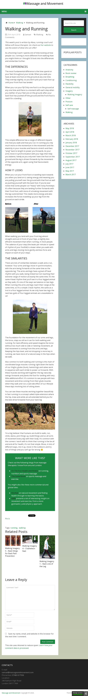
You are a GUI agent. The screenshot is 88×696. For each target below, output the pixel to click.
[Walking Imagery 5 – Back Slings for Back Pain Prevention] (13, 540)
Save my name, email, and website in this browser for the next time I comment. (29, 635)
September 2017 (73, 156)
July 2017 (69, 164)
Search (73, 30)
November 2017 (72, 149)
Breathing (70, 77)
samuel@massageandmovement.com (17, 672)
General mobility (73, 87)
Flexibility (69, 84)
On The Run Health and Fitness (24, 471)
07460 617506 (18, 675)
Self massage (73, 108)
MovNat (14, 493)
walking (22, 528)
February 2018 (72, 139)
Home (11, 22)
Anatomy (69, 69)
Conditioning (71, 80)
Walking (19, 22)
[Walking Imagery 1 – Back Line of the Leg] (47, 547)
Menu (4, 11)
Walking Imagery (74, 94)
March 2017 (71, 174)
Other (68, 98)
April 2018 (70, 132)
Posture (69, 101)
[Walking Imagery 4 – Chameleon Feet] (30, 539)
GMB (13, 498)
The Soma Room (18, 476)
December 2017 (72, 146)
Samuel (28, 34)
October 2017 (71, 153)
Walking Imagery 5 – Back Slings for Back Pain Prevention (12, 552)
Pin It (7, 518)
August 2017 (71, 160)
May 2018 (70, 128)
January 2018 (71, 142)
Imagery (69, 91)
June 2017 (70, 167)
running (13, 528)
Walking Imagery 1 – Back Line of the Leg (47, 564)
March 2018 (71, 135)
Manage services (78, 692)
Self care (69, 105)
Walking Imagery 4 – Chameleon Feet (29, 548)
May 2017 (70, 171)
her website (46, 45)
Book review (71, 73)
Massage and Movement (11, 693)
